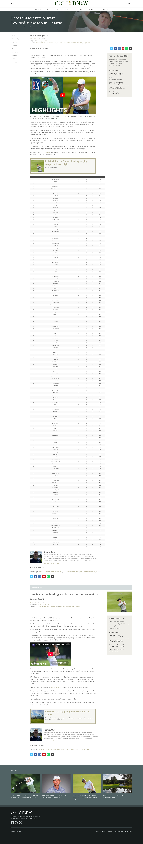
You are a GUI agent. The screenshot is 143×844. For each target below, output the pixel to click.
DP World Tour (40, 604)
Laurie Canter (77, 606)
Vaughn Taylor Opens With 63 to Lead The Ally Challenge (54, 796)
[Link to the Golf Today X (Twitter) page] (131, 4)
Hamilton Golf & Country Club (48, 42)
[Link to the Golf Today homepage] (11, 4)
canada (38, 42)
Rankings (68, 9)
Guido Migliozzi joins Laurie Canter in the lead (116, 636)
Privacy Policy (119, 831)
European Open (48, 606)
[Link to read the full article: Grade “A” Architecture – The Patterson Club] (117, 783)
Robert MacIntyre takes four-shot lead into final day (117, 87)
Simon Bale (33, 39)
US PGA (14, 59)
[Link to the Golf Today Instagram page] (129, 4)
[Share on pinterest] (123, 48)
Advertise (110, 831)
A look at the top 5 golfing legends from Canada (116, 73)
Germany (55, 606)
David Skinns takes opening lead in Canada (115, 78)
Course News (15, 52)
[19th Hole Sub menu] (107, 9)
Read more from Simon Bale (51, 563)
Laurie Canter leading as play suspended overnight (116, 640)
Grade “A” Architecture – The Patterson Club (114, 796)
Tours (57, 9)
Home (12, 27)
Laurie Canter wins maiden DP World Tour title (116, 650)
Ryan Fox (87, 42)
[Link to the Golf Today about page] (14, 4)
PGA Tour (24, 27)
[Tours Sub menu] (59, 9)
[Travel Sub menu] (40, 9)
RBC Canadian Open (68, 42)
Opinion (91, 9)
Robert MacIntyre (79, 42)
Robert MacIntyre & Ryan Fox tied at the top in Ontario (117, 83)
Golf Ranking (15, 39)
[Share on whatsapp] (126, 48)
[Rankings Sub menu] (71, 9)
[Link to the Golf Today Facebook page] (126, 4)
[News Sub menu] (49, 9)
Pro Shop (80, 9)
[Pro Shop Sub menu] (83, 9)
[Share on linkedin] (119, 48)
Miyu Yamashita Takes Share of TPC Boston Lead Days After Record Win (24, 796)
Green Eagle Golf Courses (66, 606)
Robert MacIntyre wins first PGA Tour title (115, 92)
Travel (37, 9)
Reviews (14, 62)
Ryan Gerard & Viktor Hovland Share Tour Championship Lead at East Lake (86, 797)
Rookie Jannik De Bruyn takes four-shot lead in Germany (117, 645)
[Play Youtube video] (63, 95)
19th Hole (103, 9)
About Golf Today (100, 831)
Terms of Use (128, 831)
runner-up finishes (57, 687)
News (47, 9)
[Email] (130, 48)
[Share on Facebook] (115, 48)
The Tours (44, 40)
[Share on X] (111, 48)
